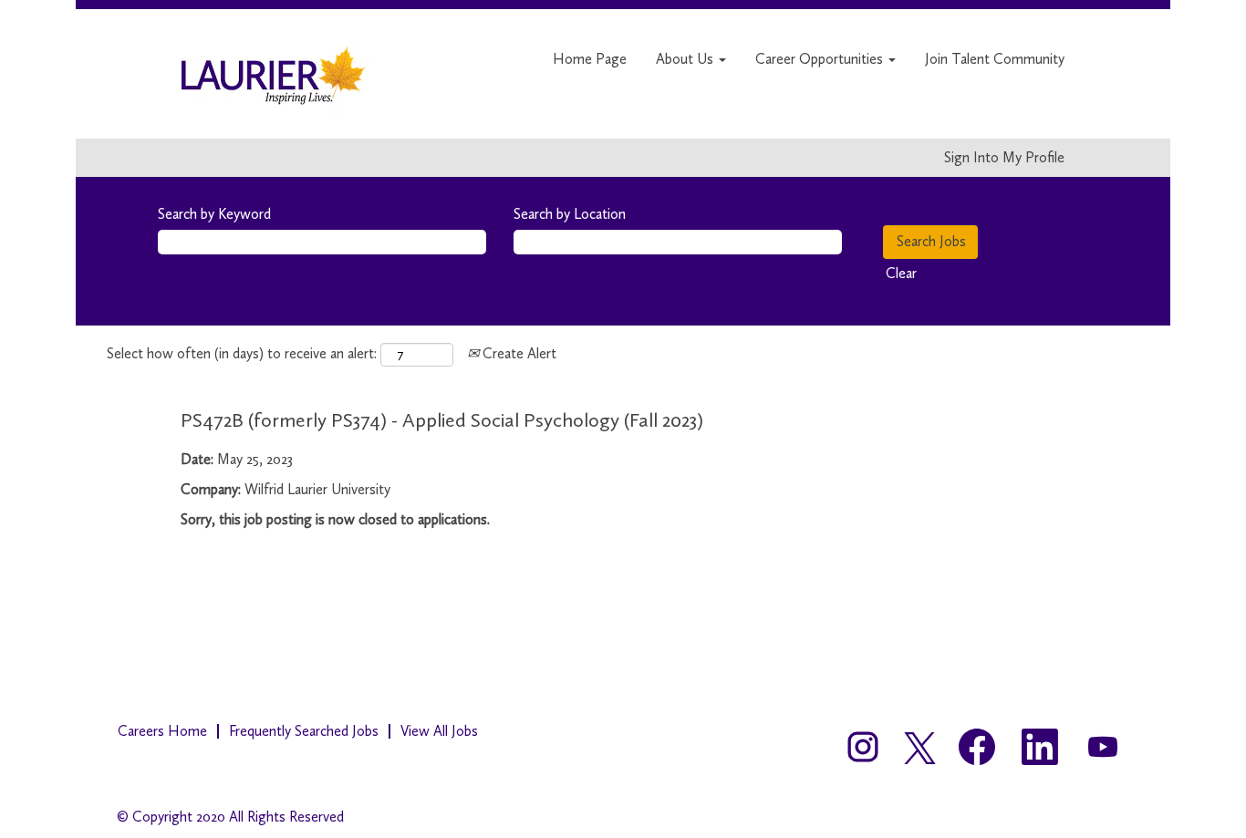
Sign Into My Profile (1004, 158)
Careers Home (162, 731)
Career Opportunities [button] (821, 58)
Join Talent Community (994, 58)
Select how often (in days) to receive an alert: (242, 353)
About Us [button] (686, 58)
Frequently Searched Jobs (304, 731)
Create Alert (517, 353)
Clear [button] (901, 273)
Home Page (590, 58)
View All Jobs (439, 731)
